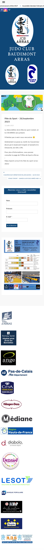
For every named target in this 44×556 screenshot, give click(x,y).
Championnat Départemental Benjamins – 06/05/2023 (22, 175)
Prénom (9, 208)
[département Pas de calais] (17, 373)
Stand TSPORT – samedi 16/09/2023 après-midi (23, 178)
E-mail (9, 217)
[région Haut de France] (17, 431)
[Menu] (3, 2)
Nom (8, 200)
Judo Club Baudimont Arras (22, 54)
